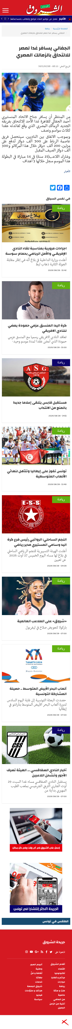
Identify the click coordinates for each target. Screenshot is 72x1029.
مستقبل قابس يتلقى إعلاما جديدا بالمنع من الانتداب (40, 405)
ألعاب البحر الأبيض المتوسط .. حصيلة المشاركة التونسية (38, 691)
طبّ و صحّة (59, 991)
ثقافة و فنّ (36, 973)
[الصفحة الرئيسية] (44, 7)
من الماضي (59, 999)
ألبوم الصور (36, 965)
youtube (31, 952)
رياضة (47, 29)
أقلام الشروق (58, 964)
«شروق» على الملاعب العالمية (42, 621)
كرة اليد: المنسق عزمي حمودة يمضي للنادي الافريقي (37, 328)
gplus (36, 952)
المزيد (5, 10)
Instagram (26, 952)
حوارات (61, 982)
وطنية (39, 969)
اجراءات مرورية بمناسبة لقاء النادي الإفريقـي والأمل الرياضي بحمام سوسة (36, 251)
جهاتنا (39, 978)
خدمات (38, 982)
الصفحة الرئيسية (60, 29)
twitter (51, 952)
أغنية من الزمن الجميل (57, 1006)
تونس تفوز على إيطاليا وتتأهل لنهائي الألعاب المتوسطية (37, 474)
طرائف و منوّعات (33, 991)
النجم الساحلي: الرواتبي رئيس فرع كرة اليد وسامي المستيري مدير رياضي (37, 542)
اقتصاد (61, 969)
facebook (46, 952)
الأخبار (62, 18)
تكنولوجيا (60, 973)
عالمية (61, 995)
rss (42, 952)
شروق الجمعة (34, 986)
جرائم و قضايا (58, 978)
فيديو (39, 995)
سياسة (38, 999)
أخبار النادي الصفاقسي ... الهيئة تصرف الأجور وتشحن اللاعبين (37, 773)
